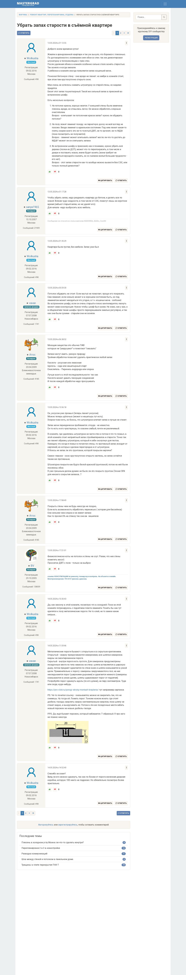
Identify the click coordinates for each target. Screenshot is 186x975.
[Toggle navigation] (165, 4)
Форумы (23, 15)
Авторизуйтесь (45, 824)
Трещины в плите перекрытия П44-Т (40, 865)
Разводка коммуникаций (34, 853)
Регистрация (151, 38)
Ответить (24, 33)
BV (32, 565)
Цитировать (106, 180)
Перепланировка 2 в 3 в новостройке (41, 848)
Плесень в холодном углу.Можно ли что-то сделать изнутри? (53, 842)
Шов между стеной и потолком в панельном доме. (48, 859)
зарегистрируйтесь (67, 824)
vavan (32, 303)
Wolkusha (32, 58)
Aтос (32, 354)
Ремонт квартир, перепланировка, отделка (51, 15)
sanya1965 (32, 207)
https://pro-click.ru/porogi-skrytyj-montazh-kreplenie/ (73, 689)
